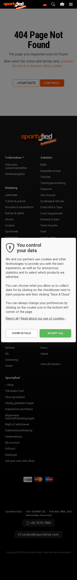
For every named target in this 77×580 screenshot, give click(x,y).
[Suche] (53, 4)
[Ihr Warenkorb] (62, 4)
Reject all (12, 318)
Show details (21, 333)
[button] (45, 4)
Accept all (55, 333)
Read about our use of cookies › (43, 318)
